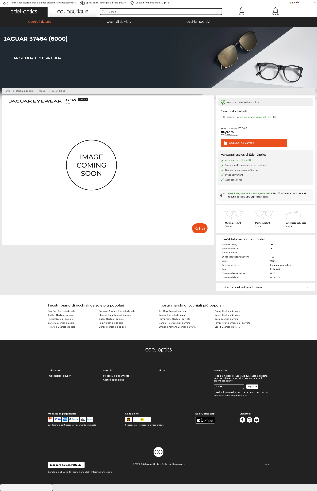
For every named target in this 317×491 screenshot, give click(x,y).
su (266, 464)
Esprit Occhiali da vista (227, 326)
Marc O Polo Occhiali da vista (174, 323)
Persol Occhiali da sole (60, 319)
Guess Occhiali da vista (227, 315)
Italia (296, 2)
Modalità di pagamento (116, 375)
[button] (24, 12)
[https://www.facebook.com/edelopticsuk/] (242, 420)
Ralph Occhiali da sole (111, 323)
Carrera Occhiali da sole (61, 323)
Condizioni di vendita (59, 472)
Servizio (107, 370)
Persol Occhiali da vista (227, 311)
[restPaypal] (74, 419)
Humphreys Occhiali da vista (174, 319)
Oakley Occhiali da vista (171, 315)
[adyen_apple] (83, 419)
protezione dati (81, 472)
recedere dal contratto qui (66, 464)
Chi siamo (54, 370)
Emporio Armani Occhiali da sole (117, 311)
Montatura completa (280, 265)
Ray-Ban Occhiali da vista (172, 311)
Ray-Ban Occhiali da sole (61, 311)
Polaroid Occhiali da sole (61, 326)
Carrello (275, 14)
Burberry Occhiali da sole (112, 326)
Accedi (242, 14)
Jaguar (42, 91)
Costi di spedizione (113, 379)
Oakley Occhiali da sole (61, 315)
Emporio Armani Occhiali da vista (177, 326)
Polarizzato (275, 269)
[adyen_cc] (50, 419)
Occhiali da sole (24, 91)
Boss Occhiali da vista (226, 319)
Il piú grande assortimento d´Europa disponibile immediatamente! (43, 2)
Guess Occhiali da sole (111, 319)
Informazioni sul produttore (242, 287)
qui (245, 395)
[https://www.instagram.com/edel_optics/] (249, 420)
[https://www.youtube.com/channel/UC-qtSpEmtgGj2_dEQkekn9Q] (256, 420)
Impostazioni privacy (59, 375)
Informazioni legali (101, 472)
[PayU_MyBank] (90, 419)
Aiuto (161, 370)
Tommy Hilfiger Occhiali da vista (232, 323)
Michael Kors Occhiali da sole (115, 315)
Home (7, 91)
